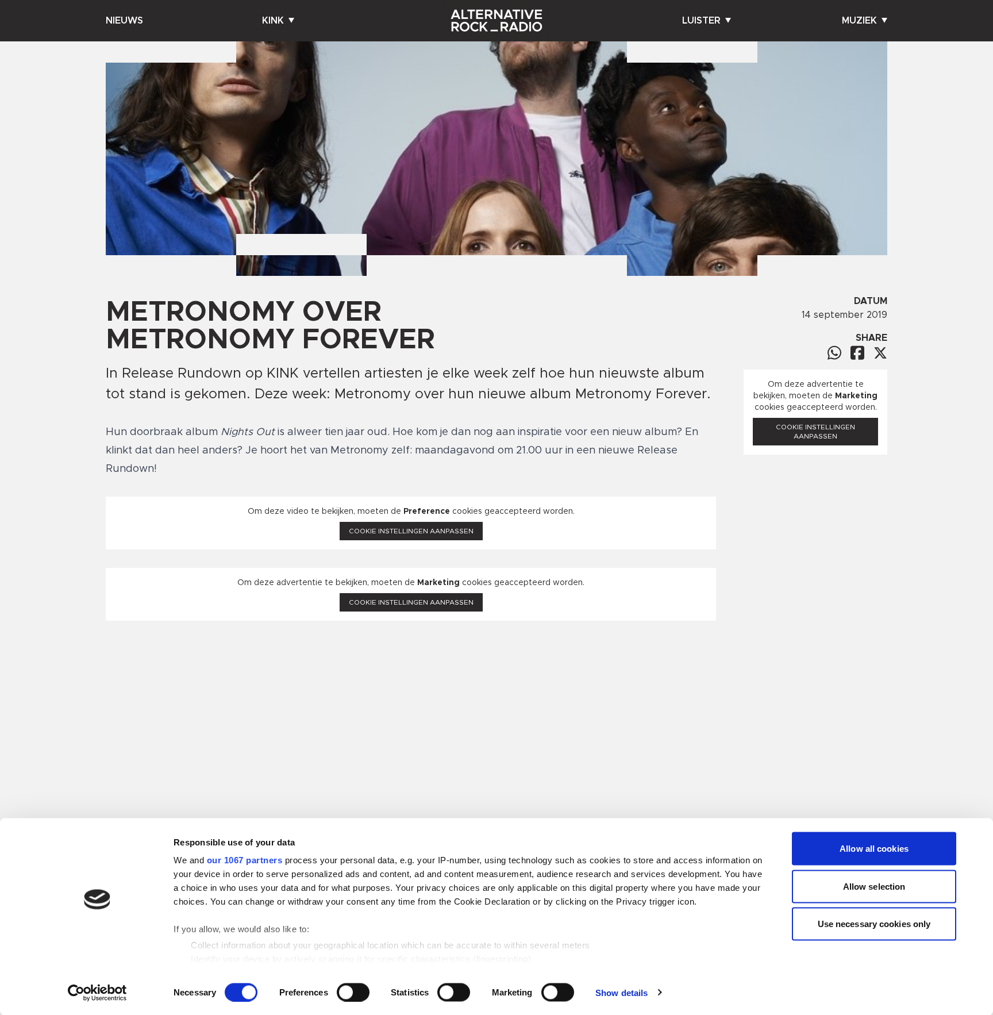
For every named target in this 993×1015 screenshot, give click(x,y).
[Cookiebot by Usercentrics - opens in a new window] (97, 992)
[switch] (353, 992)
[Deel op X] (880, 353)
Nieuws (124, 20)
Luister (701, 20)
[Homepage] (496, 20)
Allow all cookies (874, 848)
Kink (273, 20)
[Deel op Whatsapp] (834, 352)
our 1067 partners (245, 860)
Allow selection (874, 886)
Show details (621, 992)
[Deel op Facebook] (857, 352)
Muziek (859, 20)
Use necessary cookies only (874, 924)
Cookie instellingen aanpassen (411, 531)
